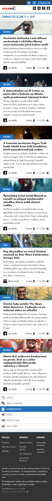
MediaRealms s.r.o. (10, 488)
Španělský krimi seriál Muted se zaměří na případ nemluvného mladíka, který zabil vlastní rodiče (25, 200)
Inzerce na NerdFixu (23, 459)
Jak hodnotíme (25, 453)
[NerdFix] (9, 8)
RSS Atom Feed (8, 446)
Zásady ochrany (25, 442)
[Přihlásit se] (48, 8)
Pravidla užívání (22, 448)
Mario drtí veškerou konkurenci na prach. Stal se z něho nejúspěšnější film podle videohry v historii (24, 361)
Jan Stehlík (12, 67)
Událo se (9, 397)
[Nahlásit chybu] (27, 491)
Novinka (7, 32)
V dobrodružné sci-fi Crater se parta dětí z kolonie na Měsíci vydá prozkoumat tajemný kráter (25, 94)
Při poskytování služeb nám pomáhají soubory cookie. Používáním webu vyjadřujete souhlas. (25, 483)
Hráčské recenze (12, 420)
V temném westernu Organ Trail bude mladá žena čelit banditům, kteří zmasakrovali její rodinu (25, 146)
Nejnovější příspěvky (41, 444)
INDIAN (5, 451)
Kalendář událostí (13, 409)
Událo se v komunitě (14, 403)
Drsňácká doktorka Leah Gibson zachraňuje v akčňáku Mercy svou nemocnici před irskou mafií (25, 41)
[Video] (26, 27)
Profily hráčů (12, 426)
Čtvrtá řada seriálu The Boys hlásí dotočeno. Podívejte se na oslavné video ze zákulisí (24, 307)
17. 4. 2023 (41, 67)
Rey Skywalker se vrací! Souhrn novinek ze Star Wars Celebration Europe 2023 (26, 254)
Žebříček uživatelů (40, 451)
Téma (5, 245)
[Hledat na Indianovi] (34, 8)
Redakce (9, 414)
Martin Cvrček (13, 281)
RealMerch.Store (44, 3)
